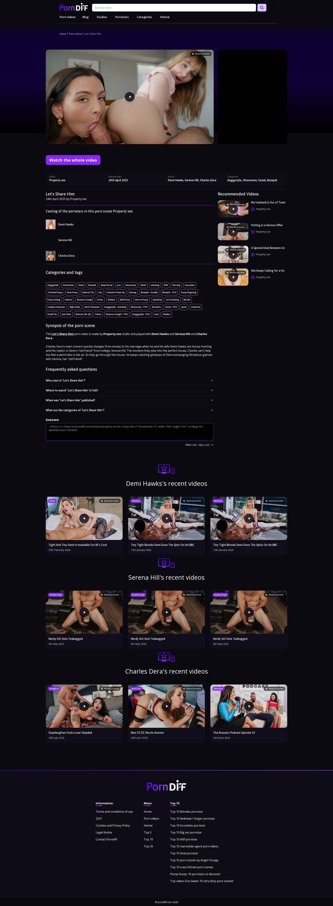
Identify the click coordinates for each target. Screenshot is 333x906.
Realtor (166, 314)
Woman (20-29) (83, 314)
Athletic (111, 299)
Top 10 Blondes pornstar (186, 811)
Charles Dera (66, 255)
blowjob (92, 285)
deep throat (107, 285)
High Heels (75, 306)
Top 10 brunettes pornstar (187, 825)
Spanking (157, 299)
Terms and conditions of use (114, 811)
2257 (99, 818)
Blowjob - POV (169, 292)
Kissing (132, 292)
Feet (156, 314)
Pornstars (122, 17)
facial (81, 285)
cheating (155, 285)
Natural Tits (88, 292)
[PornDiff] (74, 7)
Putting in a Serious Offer (267, 225)
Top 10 (148, 839)
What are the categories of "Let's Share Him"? (75, 410)
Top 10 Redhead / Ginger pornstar (192, 818)
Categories (144, 17)
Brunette (156, 306)
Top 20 (148, 846)
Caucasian (190, 285)
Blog (85, 17)
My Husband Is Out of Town (268, 202)
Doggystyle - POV (141, 314)
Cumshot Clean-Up (116, 292)
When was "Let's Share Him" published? (70, 400)
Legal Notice (104, 832)
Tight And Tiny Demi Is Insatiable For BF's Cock (78, 544)
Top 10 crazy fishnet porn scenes (191, 867)
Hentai (164, 17)
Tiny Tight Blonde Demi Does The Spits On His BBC (162, 544)
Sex (100, 292)
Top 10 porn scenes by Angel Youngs (194, 860)
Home (63, 33)
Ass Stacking (172, 299)
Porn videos (68, 17)
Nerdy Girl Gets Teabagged (66, 638)
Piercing (176, 285)
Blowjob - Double (149, 292)
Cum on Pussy (141, 299)
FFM (166, 285)
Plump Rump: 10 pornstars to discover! (195, 874)
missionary (130, 285)
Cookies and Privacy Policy (113, 825)
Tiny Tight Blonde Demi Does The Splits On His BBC (245, 544)
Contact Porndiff (106, 839)
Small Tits (52, 314)
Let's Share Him (92, 33)
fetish (143, 285)
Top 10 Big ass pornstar (186, 832)
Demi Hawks (66, 224)
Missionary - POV (139, 306)
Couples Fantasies (56, 306)
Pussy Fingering (188, 292)
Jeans (184, 306)
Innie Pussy (72, 292)
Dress (100, 299)
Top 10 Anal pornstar (184, 853)
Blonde (186, 299)
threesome (68, 285)
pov (119, 285)
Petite (98, 314)
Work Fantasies (92, 306)
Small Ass (195, 306)
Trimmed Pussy (54, 292)
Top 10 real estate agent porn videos (194, 846)
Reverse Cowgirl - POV (117, 314)
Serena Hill (65, 240)
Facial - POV (171, 306)
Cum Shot (66, 314)
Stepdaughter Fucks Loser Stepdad (70, 732)
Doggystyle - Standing (115, 306)
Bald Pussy (125, 299)
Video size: (191, 444)
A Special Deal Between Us (268, 247)
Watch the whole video (73, 160)
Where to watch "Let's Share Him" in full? (72, 390)
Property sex (57, 180)
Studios (102, 17)
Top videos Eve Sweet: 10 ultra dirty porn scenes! (201, 881)
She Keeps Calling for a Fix (267, 270)
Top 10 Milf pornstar (183, 839)
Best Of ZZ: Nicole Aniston (147, 732)
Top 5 (147, 832)
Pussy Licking (53, 299)
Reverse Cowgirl (85, 299)
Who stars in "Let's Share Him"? (65, 380)
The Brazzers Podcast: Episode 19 (234, 732)
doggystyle (52, 285)
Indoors (68, 299)
